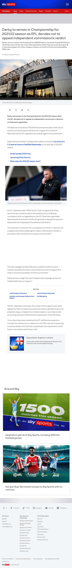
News (15, 11)
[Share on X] (16, 110)
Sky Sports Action (25, 540)
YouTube (51, 508)
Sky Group (40, 526)
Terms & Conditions (7, 558)
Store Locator (41, 537)
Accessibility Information (52, 558)
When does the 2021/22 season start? (25, 161)
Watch (21, 11)
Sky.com (39, 518)
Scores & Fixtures (31, 11)
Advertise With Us (42, 539)
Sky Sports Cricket (25, 530)
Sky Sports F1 (24, 535)
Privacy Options (38, 558)
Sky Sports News (25, 543)
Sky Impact (40, 534)
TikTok (28, 508)
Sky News (40, 521)
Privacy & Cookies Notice (23, 558)
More (66, 11)
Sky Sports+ (23, 545)
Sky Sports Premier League (25, 524)
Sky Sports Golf (24, 532)
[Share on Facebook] (10, 110)
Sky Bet (4, 518)
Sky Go (39, 524)
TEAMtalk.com (6, 524)
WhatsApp (63, 508)
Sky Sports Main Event (26, 520)
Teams (55, 11)
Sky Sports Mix (24, 551)
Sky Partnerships (42, 531)
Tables (41, 11)
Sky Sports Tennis (25, 538)
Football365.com (7, 526)
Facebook (16, 508)
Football (6, 11)
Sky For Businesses (42, 529)
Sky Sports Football (25, 527)
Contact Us (5, 561)
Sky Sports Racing (25, 548)
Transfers (48, 11)
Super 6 (4, 521)
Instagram (39, 508)
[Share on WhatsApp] (22, 110)
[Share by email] (28, 110)
